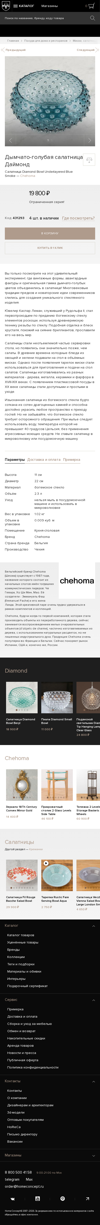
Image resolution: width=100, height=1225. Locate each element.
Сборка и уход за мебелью (29, 1024)
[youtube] (37, 1199)
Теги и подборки (20, 964)
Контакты (12, 1081)
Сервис (11, 999)
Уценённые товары (22, 942)
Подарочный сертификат (27, 986)
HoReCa (14, 1127)
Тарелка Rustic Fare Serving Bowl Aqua (55, 899)
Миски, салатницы (85, 41)
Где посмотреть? (78, 218)
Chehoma (27, 176)
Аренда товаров (20, 1046)
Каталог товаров (20, 935)
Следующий (86, 50)
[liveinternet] (87, 1199)
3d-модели (16, 1112)
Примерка (15, 1009)
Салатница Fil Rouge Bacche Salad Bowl (20, 899)
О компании (17, 1098)
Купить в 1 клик (50, 248)
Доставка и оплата (22, 1016)
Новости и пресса (21, 1053)
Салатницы (19, 842)
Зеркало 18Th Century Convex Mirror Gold (21, 808)
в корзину (50, 233)
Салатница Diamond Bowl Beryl (20, 721)
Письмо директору (22, 1134)
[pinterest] (62, 1199)
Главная (13, 41)
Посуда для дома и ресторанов (45, 41)
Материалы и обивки (24, 971)
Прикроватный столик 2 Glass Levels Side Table (56, 810)
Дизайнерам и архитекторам (30, 1105)
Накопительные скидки (26, 1038)
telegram (12, 1179)
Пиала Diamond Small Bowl (56, 721)
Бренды (13, 950)
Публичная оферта (22, 1060)
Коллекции (16, 957)
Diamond (16, 670)
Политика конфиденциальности (32, 1067)
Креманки (36, 849)
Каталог (11, 925)
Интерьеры (16, 979)
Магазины (50, 6)
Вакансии (15, 1141)
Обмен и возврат (21, 1031)
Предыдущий (15, 50)
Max (29, 1179)
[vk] (12, 1199)
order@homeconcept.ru (24, 1186)
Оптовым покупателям (25, 1120)
